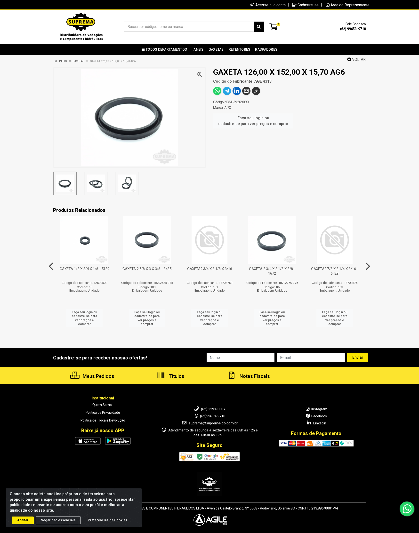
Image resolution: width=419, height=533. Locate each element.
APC (227, 108)
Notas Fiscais (254, 376)
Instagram (319, 409)
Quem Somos (102, 405)
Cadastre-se (308, 5)
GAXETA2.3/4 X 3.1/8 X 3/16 (209, 269)
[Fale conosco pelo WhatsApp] (407, 508)
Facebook (319, 416)
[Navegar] (51, 266)
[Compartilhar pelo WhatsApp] (217, 91)
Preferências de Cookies (107, 520)
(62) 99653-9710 (353, 29)
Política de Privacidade (103, 412)
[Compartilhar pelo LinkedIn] (237, 91)
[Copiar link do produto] (256, 91)
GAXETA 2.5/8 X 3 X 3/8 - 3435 (146, 269)
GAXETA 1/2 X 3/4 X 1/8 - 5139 (84, 269)
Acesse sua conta (270, 5)
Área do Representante (350, 5)
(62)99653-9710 (212, 416)
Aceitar (23, 520)
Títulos (176, 376)
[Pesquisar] (259, 27)
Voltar (358, 59)
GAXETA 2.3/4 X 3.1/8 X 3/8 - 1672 (272, 271)
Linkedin (319, 423)
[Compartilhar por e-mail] (246, 91)
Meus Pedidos (97, 376)
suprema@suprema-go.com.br (213, 423)
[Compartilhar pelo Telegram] (227, 91)
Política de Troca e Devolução (103, 420)
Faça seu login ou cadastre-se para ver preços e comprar (253, 121)
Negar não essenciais (58, 520)
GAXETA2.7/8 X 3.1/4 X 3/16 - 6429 (334, 271)
